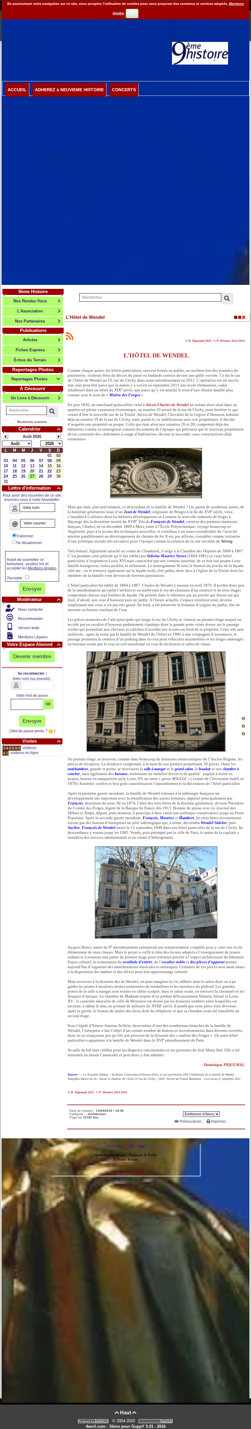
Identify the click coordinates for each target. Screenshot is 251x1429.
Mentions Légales (32, 637)
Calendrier (39, 428)
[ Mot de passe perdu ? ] (32, 731)
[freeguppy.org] (94, 1421)
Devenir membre (32, 656)
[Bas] (243, 733)
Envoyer (32, 589)
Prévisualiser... (192, 1121)
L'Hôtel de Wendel (85, 317)
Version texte (28, 628)
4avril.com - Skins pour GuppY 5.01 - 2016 (126, 1426)
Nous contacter (30, 609)
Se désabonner (29, 543)
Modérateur (39, 599)
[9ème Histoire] (200, 52)
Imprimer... (219, 1121)
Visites (41, 741)
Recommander (30, 619)
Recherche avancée (32, 421)
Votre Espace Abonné (34, 644)
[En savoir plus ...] (156, 1421)
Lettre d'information (34, 488)
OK (132, 13)
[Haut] (243, 718)
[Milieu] (243, 726)
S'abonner (24, 536)
